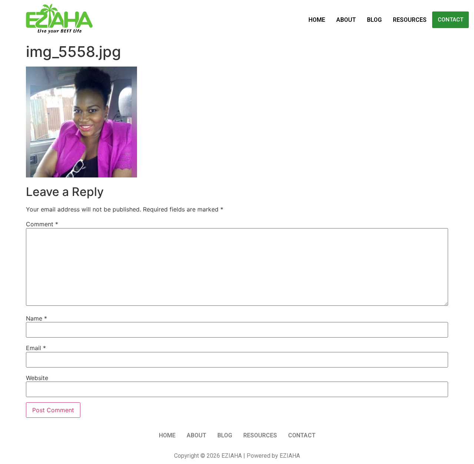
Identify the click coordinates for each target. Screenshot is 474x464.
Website (37, 378)
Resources (410, 19)
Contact (450, 19)
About (346, 19)
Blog (374, 19)
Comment (42, 224)
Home (316, 19)
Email (36, 348)
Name (36, 318)
